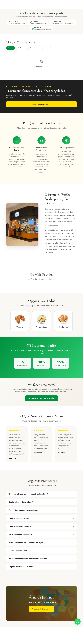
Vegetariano (34, 48)
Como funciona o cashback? (20, 518)
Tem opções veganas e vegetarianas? (23, 510)
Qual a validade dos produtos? (21, 502)
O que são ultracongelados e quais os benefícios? (28, 494)
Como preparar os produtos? (20, 526)
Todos (10, 48)
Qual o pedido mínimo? (18, 550)
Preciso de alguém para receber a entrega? (26, 542)
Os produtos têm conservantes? (21, 567)
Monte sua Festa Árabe (43, 398)
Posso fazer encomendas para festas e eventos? (28, 559)
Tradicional (21, 48)
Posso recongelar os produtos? (21, 534)
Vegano (46, 48)
